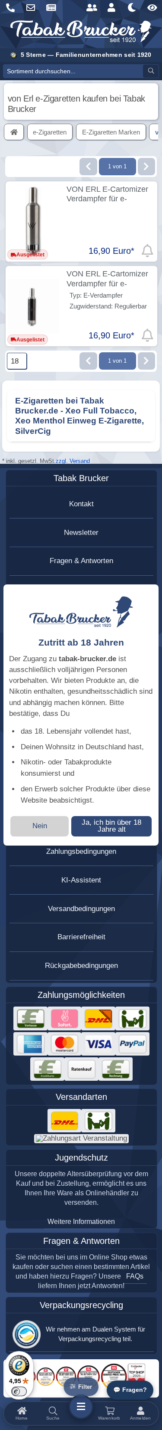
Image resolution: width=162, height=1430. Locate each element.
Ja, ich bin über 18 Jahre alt (111, 826)
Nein (39, 826)
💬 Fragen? (130, 1390)
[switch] (19, 1391)
